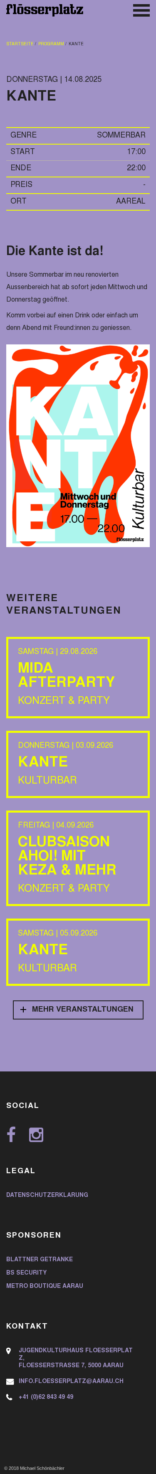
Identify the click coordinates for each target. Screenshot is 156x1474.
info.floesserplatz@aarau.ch (71, 1382)
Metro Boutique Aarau (44, 1287)
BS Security (26, 1273)
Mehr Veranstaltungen (83, 1010)
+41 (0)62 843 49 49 (46, 1397)
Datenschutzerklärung (47, 1196)
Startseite (20, 44)
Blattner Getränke (39, 1260)
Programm (51, 44)
